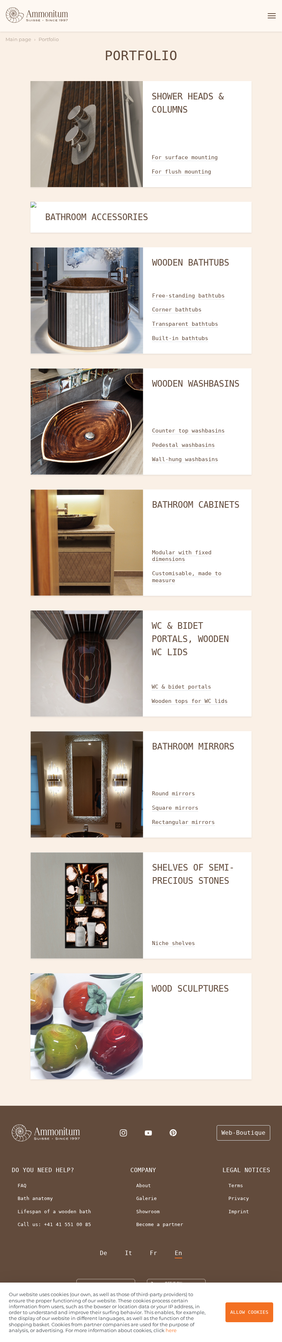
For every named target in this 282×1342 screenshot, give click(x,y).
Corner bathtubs (177, 309)
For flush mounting (181, 171)
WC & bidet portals (181, 686)
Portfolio (49, 39)
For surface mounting (185, 157)
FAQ (22, 1185)
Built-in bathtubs (180, 338)
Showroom (148, 1211)
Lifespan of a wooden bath (54, 1211)
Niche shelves (173, 943)
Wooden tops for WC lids (190, 701)
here (171, 1330)
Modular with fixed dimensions (182, 556)
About (143, 1185)
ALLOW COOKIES (249, 1312)
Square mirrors (175, 808)
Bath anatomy (35, 1198)
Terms (235, 1185)
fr (153, 1253)
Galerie (146, 1198)
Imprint (238, 1211)
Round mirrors (173, 793)
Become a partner (159, 1224)
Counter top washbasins (188, 430)
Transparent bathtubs (185, 324)
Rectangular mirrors (183, 822)
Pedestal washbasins (183, 445)
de (103, 1253)
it (128, 1253)
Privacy (238, 1198)
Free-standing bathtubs (188, 295)
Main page (18, 39)
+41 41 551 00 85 (67, 1224)
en (178, 1253)
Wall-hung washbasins (185, 459)
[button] (270, 15)
